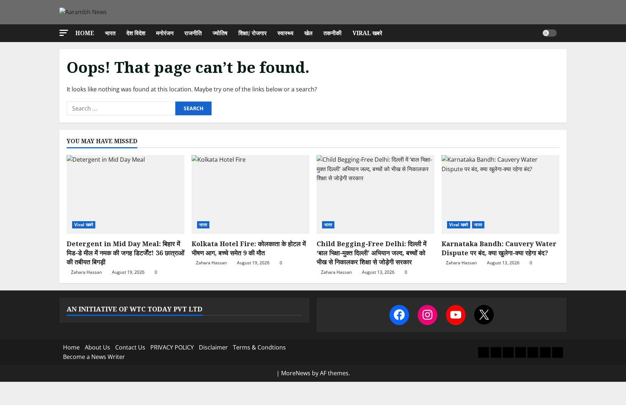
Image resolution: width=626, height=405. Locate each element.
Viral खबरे (367, 33)
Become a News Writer (94, 357)
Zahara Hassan (86, 272)
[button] (63, 33)
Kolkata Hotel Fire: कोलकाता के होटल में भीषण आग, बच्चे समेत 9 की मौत (249, 248)
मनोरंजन (165, 33)
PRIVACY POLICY (172, 347)
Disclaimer (213, 347)
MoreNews (295, 373)
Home (84, 33)
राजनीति (193, 33)
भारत (110, 33)
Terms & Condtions (259, 347)
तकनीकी (333, 33)
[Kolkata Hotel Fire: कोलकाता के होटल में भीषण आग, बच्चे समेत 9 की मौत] (250, 194)
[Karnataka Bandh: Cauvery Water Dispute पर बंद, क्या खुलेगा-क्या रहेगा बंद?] (500, 194)
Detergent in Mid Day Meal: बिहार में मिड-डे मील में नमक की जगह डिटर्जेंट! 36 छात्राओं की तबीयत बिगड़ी (125, 252)
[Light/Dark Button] (549, 33)
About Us (97, 347)
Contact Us (130, 347)
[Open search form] (564, 33)
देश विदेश (135, 33)
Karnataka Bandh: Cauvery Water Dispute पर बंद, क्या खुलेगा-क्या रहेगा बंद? (499, 248)
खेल (308, 33)
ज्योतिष (220, 33)
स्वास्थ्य (285, 33)
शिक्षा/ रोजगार (252, 33)
